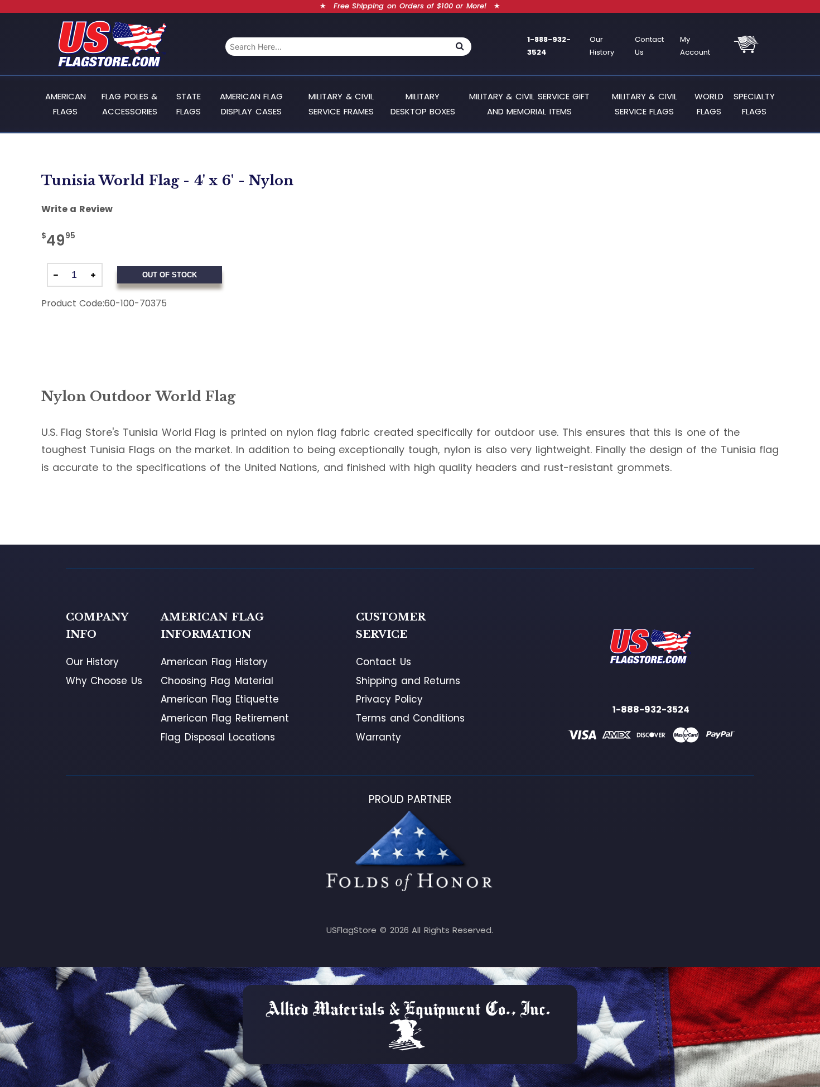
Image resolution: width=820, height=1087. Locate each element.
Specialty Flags (754, 103)
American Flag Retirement (224, 718)
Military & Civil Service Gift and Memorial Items (529, 103)
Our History (602, 45)
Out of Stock (169, 275)
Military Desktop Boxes (423, 103)
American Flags (65, 103)
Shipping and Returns (408, 680)
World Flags (708, 103)
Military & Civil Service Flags (644, 103)
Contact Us (649, 45)
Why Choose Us (104, 680)
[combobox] (336, 46)
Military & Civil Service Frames (341, 103)
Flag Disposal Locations (217, 737)
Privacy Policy (389, 699)
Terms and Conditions (410, 718)
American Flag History (214, 661)
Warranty (378, 737)
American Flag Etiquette (219, 699)
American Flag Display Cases (251, 103)
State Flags (188, 103)
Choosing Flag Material (217, 680)
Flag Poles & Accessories (129, 103)
